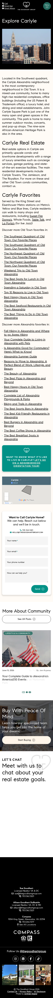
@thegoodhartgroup (33, 951)
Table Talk (38, 219)
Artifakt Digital (30, 994)
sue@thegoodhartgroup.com (28, 893)
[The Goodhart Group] (26, 5)
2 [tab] (28, 692)
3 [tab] (30, 692)
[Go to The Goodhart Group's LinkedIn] (23, 959)
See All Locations (27, 924)
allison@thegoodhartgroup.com (28, 907)
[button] (47, 6)
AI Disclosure (40, 991)
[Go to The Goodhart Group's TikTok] (38, 959)
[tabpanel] (26, 655)
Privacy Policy (26, 991)
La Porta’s (8, 223)
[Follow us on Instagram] (9, 974)
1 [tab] (24, 692)
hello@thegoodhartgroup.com (27, 532)
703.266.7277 (28, 922)
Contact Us (12, 991)
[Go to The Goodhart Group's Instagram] (16, 959)
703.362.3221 (27, 530)
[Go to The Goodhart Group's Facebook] (31, 959)
